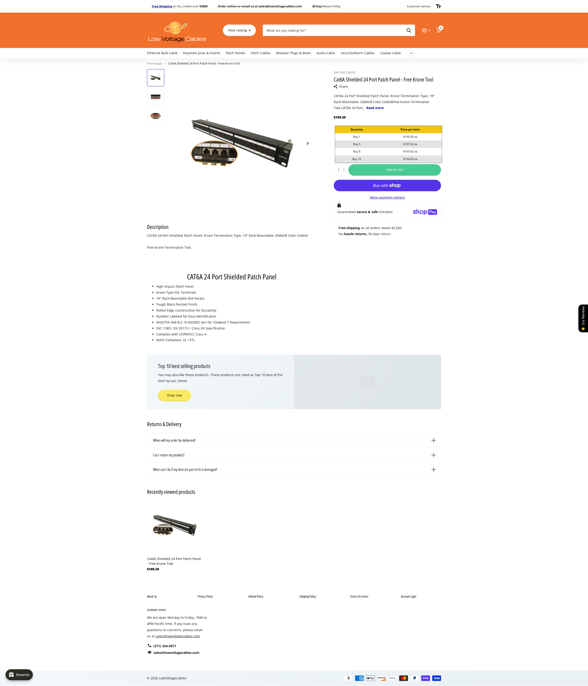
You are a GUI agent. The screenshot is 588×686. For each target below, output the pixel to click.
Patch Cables (261, 53)
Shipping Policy (308, 596)
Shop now (174, 395)
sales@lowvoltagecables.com (177, 636)
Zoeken (408, 30)
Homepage (154, 63)
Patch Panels (235, 53)
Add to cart (394, 169)
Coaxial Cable (390, 53)
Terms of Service (359, 596)
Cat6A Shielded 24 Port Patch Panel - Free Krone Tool (174, 561)
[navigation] (155, 77)
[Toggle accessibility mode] (438, 6)
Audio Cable (326, 53)
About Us (152, 596)
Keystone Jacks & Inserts (201, 53)
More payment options (387, 197)
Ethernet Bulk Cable (162, 53)
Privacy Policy (205, 596)
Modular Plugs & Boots (293, 53)
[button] (345, 166)
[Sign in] (426, 30)
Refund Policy (256, 596)
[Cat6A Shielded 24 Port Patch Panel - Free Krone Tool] (175, 525)
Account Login (408, 596)
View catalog (238, 30)
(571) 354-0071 (164, 646)
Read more (375, 108)
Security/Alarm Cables (358, 53)
